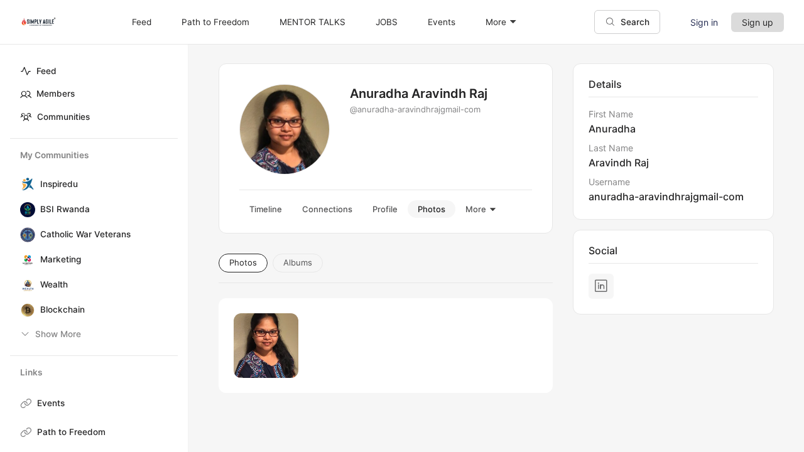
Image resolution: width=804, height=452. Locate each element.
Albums (297, 262)
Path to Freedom (71, 432)
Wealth (54, 284)
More (496, 22)
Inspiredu (59, 184)
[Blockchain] (25, 310)
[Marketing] (25, 259)
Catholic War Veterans (85, 234)
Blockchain (62, 309)
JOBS (387, 22)
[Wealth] (25, 285)
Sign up (757, 22)
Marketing (60, 259)
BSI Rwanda (65, 209)
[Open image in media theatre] (266, 345)
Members (55, 94)
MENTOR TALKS (312, 22)
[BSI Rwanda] (25, 209)
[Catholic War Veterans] (25, 234)
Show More (58, 334)
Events (51, 403)
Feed (46, 71)
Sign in (704, 22)
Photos (243, 262)
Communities (63, 117)
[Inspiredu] (25, 184)
